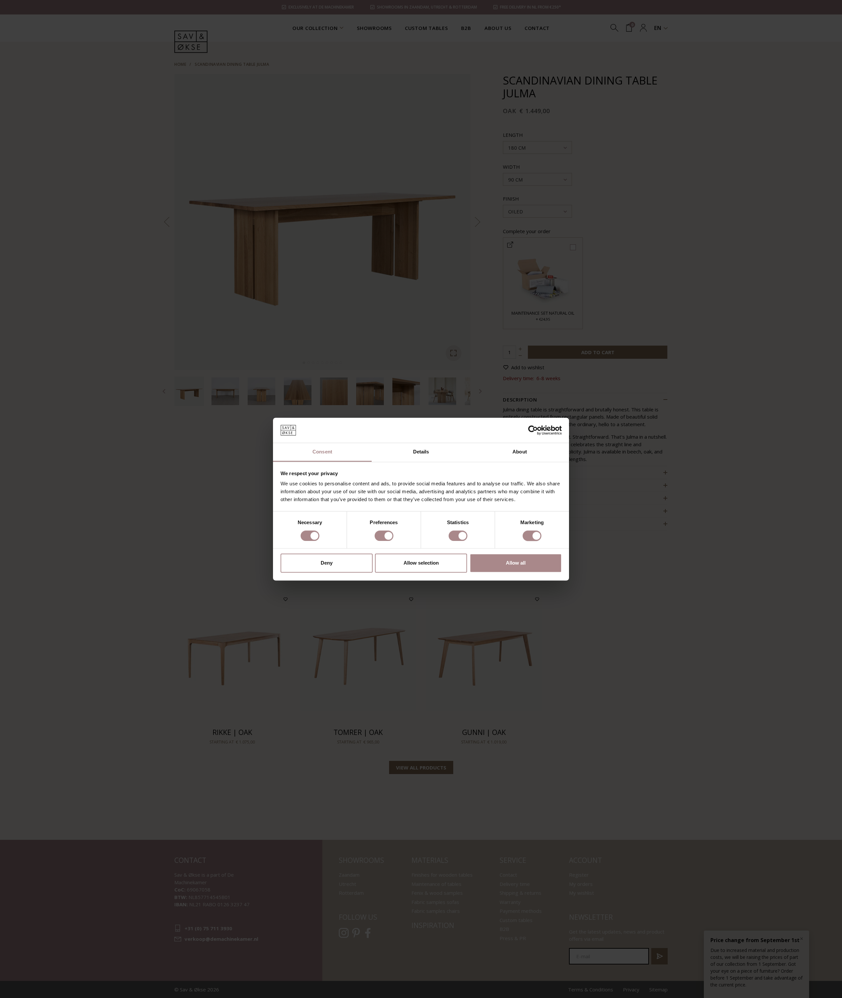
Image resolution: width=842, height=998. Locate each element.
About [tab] (519, 452)
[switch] (384, 535)
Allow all (516, 563)
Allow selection (421, 563)
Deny (327, 563)
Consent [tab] (322, 452)
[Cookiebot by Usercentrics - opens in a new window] (533, 430)
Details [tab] (421, 452)
